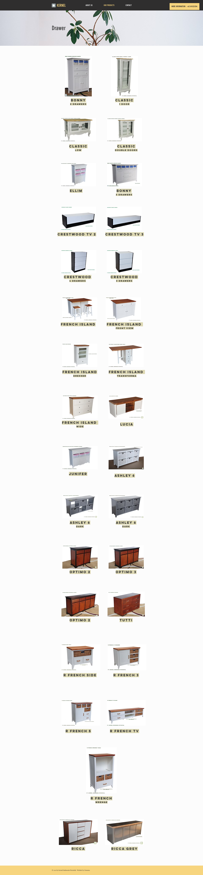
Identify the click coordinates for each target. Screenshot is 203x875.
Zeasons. (87, 870)
